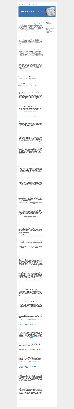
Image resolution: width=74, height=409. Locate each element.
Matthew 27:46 (20, 257)
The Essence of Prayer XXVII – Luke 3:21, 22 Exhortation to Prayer (29, 222)
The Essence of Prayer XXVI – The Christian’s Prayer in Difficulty (29, 255)
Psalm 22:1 (31, 259)
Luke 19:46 (23, 196)
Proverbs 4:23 (38, 47)
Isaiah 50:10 (35, 263)
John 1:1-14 (19, 85)
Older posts (20, 402)
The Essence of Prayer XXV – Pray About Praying (27, 289)
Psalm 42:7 (34, 178)
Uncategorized (25, 78)
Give (36, 4)
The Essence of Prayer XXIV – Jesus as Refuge (27, 324)
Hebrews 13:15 (37, 374)
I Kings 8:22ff (29, 200)
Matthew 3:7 (31, 333)
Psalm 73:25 (39, 149)
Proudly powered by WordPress (21, 405)
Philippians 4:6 (36, 210)
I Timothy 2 (21, 300)
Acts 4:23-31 (20, 314)
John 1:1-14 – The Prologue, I (24, 83)
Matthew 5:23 (20, 369)
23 (22, 369)
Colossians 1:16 (24, 109)
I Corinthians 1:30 (23, 351)
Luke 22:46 (20, 279)
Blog (26, 4)
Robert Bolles (34, 78)
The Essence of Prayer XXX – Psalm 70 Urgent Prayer (28, 116)
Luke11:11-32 (29, 103)
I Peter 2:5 (34, 203)
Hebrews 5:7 (31, 54)
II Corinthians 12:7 (31, 344)
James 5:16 (27, 76)
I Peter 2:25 (28, 343)
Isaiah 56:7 (33, 196)
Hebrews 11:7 (29, 338)
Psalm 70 (19, 121)
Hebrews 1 (36, 109)
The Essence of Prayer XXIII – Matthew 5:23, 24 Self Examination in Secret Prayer (28, 367)
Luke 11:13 (36, 247)
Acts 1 (19, 227)
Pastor (29, 4)
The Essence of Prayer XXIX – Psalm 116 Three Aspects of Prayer (29, 160)
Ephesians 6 (20, 23)
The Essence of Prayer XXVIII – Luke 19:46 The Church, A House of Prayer (29, 193)
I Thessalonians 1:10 (33, 336)
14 (21, 227)
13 (20, 227)
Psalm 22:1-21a (38, 275)
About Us (23, 4)
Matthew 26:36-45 (36, 39)
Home (19, 4)
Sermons (33, 4)
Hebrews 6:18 (31, 337)
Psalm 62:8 (19, 341)
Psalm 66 (40, 387)
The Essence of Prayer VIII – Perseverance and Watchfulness (30, 21)
